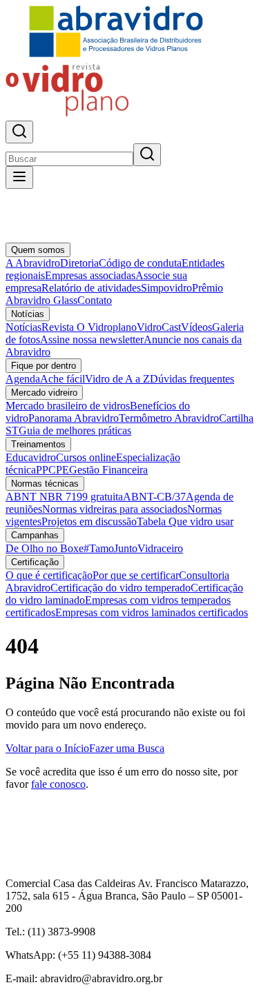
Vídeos (196, 327)
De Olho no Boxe (45, 548)
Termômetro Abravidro (169, 418)
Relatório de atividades (91, 288)
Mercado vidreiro (44, 392)
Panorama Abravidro (73, 418)
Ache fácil (62, 379)
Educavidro (31, 457)
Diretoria (79, 263)
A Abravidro (33, 263)
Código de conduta (140, 263)
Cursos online (86, 457)
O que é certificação (49, 575)
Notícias (27, 314)
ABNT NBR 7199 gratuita (64, 496)
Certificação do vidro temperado (120, 587)
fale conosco (58, 784)
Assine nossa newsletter (92, 339)
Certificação (35, 562)
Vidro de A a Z (117, 379)
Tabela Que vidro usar (185, 521)
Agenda (23, 379)
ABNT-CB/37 (154, 496)
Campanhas (35, 535)
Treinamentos (38, 444)
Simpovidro (166, 288)
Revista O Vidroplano (89, 327)
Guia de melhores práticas (75, 430)
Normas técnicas (45, 483)
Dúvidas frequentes (192, 379)
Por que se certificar (136, 575)
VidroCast (159, 327)
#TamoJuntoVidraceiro (133, 548)
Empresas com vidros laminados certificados (151, 612)
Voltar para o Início (47, 748)
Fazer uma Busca (126, 748)
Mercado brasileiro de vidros (68, 405)
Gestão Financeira (108, 470)
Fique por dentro (43, 365)
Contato (94, 300)
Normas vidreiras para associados (114, 509)
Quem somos (38, 250)
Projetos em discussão (89, 521)
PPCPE (52, 470)
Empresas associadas (90, 275)
